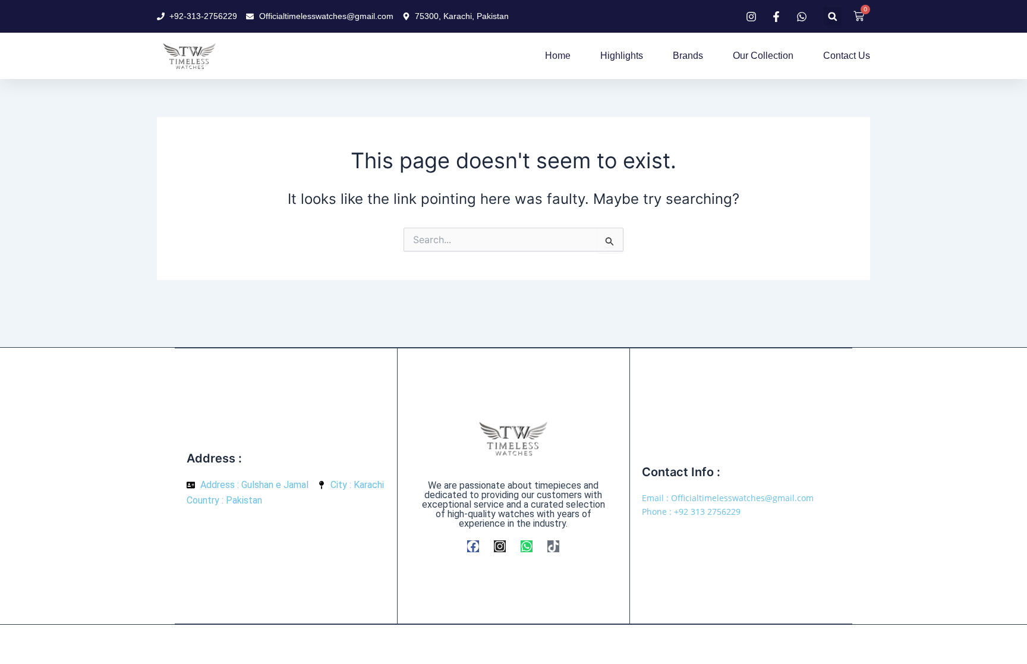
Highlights (621, 56)
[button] (832, 16)
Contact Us (846, 56)
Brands (688, 56)
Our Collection (763, 56)
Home (558, 56)
